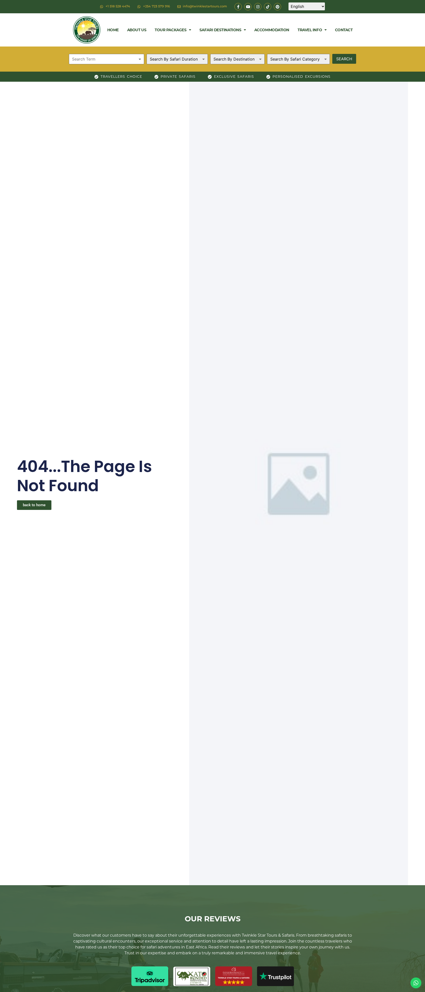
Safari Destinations (220, 30)
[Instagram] (257, 6)
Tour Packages (170, 30)
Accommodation (271, 30)
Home (113, 30)
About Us (136, 30)
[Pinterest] (277, 6)
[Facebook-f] (238, 6)
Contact (344, 30)
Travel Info (310, 30)
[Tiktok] (267, 6)
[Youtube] (248, 6)
